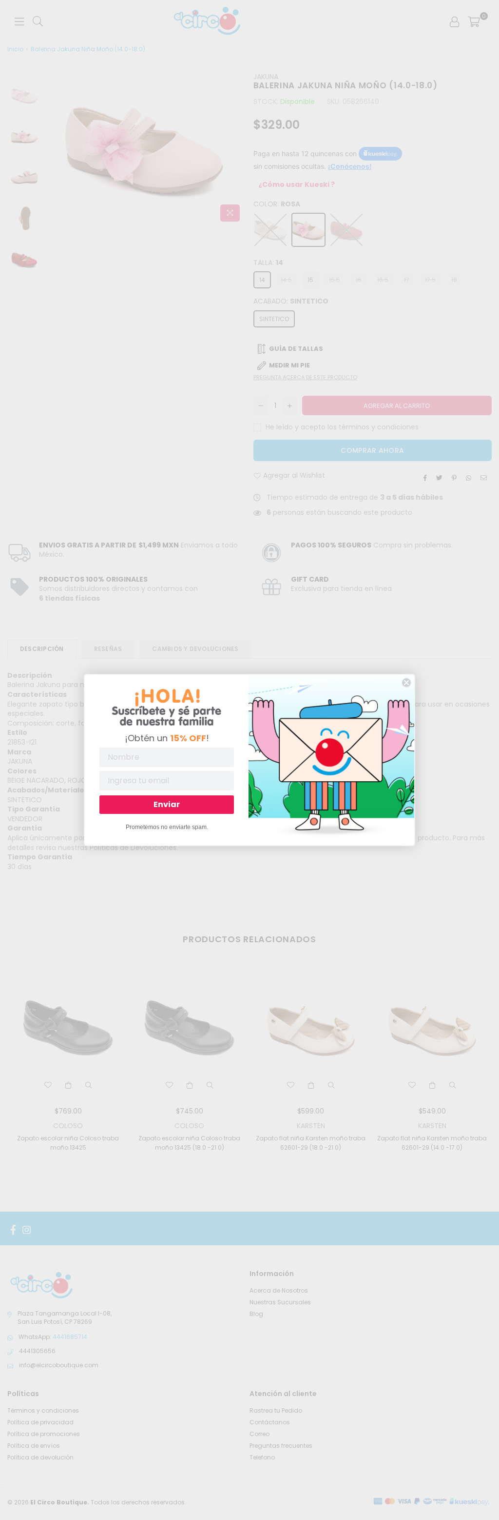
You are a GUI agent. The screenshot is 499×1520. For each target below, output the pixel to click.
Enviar (167, 804)
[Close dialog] (406, 683)
